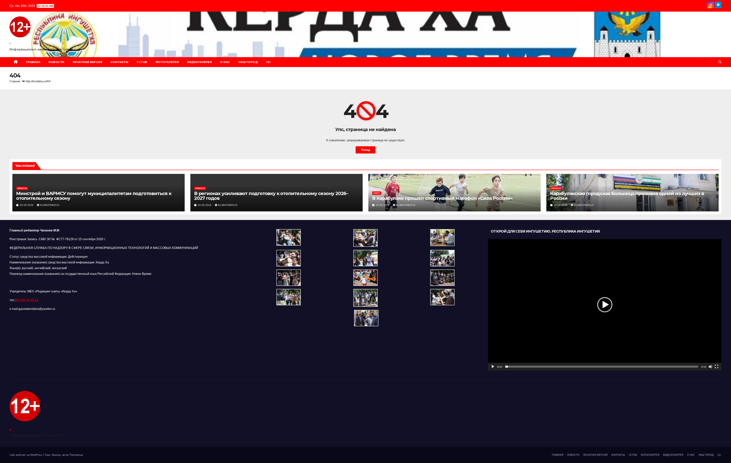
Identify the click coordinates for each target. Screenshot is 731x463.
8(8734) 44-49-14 (26, 300)
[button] (719, 62)
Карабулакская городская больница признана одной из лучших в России (627, 196)
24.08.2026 (205, 205)
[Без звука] (710, 367)
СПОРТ (376, 193)
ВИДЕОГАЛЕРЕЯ (199, 62)
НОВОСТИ (56, 62)
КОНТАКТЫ (119, 62)
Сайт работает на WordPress (26, 454)
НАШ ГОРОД (248, 62)
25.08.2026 (27, 205)
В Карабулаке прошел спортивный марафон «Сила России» (442, 198)
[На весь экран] (716, 367)
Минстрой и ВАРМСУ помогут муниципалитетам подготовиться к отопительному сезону (93, 196)
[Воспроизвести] (493, 367)
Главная (15, 81)
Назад (365, 149)
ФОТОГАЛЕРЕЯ (167, 62)
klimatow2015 (50, 205)
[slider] (601, 367)
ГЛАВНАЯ (33, 62)
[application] (604, 304)
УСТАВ (142, 62)
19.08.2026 (383, 205)
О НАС (225, 62)
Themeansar (76, 454)
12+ (268, 62)
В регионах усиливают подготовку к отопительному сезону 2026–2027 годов (271, 196)
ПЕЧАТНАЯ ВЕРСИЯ (87, 62)
